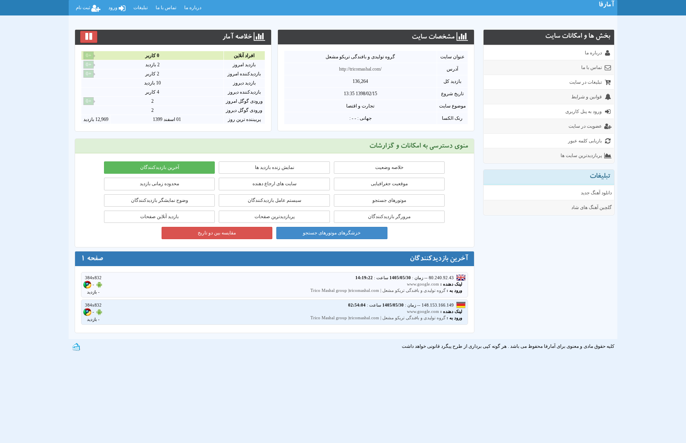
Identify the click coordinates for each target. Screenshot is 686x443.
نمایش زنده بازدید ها (274, 167)
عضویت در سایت (585, 126)
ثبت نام (83, 7)
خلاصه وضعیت (389, 167)
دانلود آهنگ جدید (596, 193)
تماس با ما (166, 7)
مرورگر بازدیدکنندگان (389, 216)
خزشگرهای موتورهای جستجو (331, 233)
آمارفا (606, 6)
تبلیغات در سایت (585, 82)
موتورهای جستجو (389, 200)
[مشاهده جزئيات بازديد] (76, 346)
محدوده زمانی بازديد (159, 183)
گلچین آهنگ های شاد (591, 207)
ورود (113, 7)
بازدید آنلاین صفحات (159, 216)
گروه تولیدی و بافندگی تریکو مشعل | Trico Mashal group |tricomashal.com (377, 290)
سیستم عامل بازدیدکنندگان (274, 200)
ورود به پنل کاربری (583, 111)
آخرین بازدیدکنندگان (159, 167)
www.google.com (423, 284)
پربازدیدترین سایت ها (581, 155)
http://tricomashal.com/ (360, 69)
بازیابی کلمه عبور (585, 141)
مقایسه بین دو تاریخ (217, 233)
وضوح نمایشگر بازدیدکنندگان (159, 200)
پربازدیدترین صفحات (274, 216)
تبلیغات (140, 7)
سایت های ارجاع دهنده (274, 183)
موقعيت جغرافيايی (389, 183)
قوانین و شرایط (586, 97)
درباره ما (192, 7)
